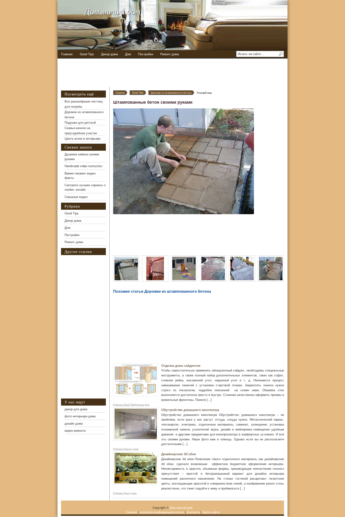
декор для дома (76, 409)
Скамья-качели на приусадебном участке (81, 130)
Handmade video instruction (83, 166)
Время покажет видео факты (80, 175)
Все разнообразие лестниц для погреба (84, 104)
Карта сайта (210, 512)
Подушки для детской (80, 122)
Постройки (145, 54)
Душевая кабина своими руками (82, 156)
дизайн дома (74, 423)
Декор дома (109, 54)
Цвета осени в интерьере (82, 138)
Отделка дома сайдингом (180, 365)
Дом (128, 54)
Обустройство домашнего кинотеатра (190, 409)
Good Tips (87, 54)
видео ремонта (75, 430)
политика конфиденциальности (162, 512)
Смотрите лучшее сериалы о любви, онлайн (85, 187)
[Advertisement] (176, 73)
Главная (67, 54)
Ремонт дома (169, 54)
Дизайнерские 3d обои (178, 453)
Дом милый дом (112, 11)
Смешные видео (76, 196)
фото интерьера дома (80, 416)
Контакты (193, 512)
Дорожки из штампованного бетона (171, 92)
